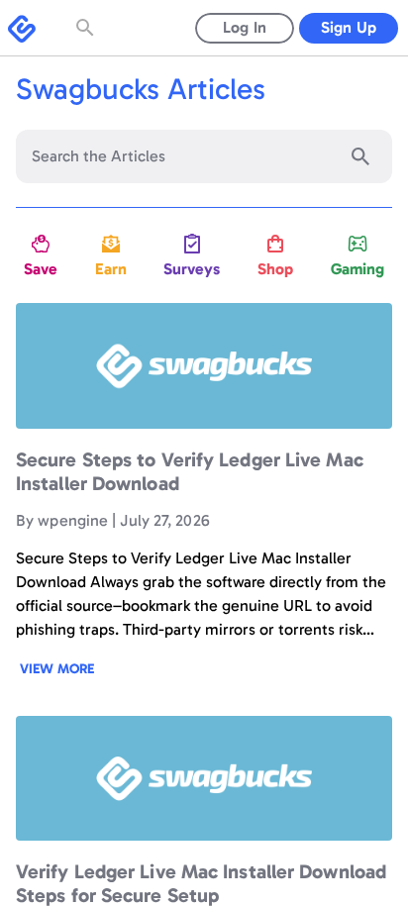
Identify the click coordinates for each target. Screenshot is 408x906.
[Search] (360, 156)
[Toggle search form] (87, 28)
